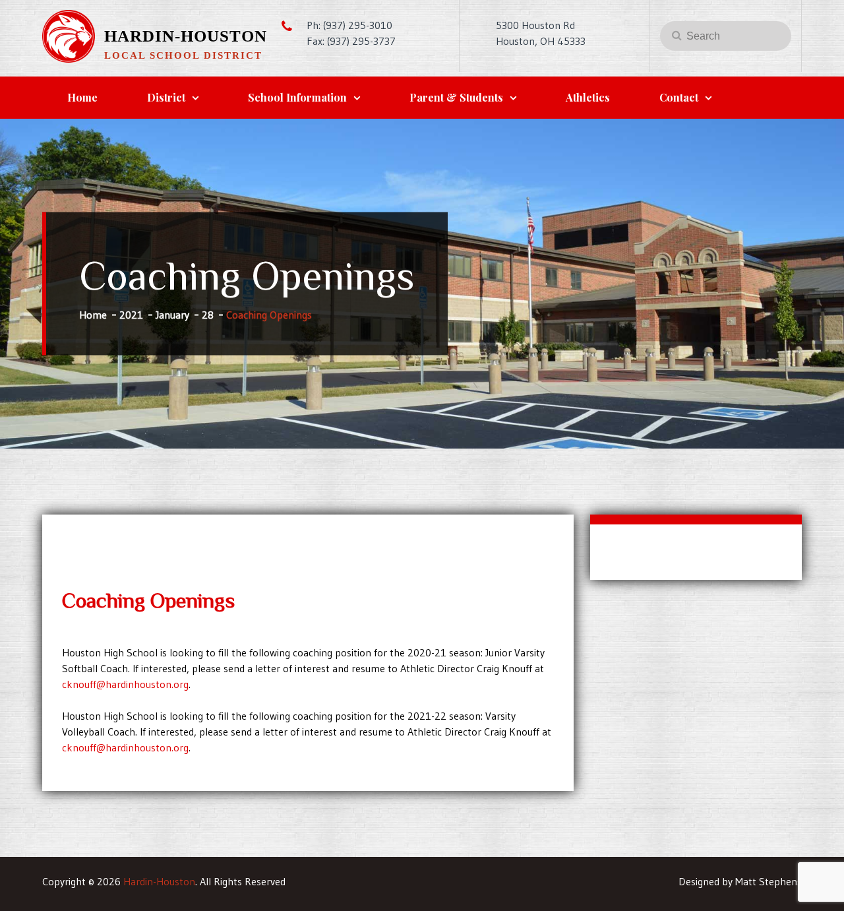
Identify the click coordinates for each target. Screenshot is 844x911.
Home (82, 97)
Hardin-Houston (185, 36)
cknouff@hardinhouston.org (125, 684)
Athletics (588, 97)
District (166, 97)
